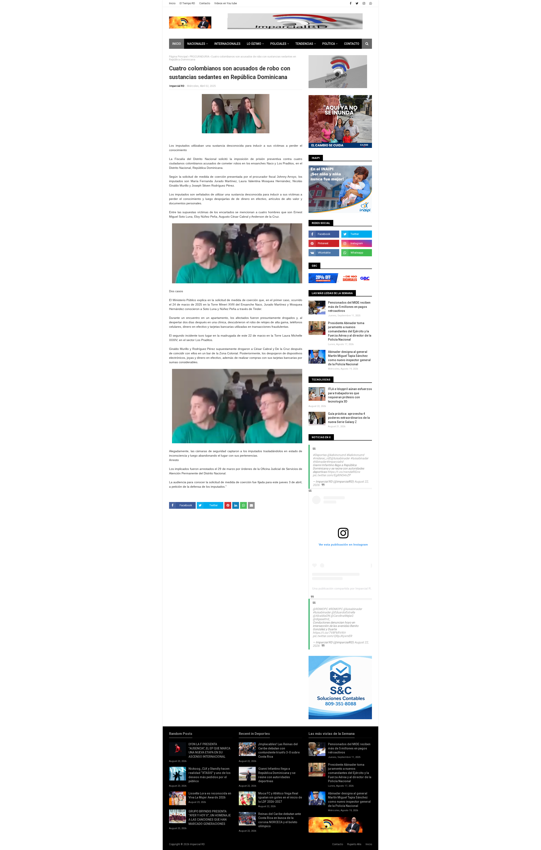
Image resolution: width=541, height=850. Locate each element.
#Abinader (320, 461)
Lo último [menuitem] (254, 43)
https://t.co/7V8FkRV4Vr (329, 632)
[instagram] (364, 3)
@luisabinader (340, 458)
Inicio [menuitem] (176, 43)
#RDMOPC (335, 609)
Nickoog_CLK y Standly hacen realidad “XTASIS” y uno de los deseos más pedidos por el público (210, 775)
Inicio (172, 3)
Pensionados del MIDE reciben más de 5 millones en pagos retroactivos (349, 306)
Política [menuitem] (328, 43)
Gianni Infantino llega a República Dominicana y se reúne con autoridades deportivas (276, 775)
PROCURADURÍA (199, 56)
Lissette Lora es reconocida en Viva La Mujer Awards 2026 (210, 795)
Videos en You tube (225, 3)
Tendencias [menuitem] (304, 43)
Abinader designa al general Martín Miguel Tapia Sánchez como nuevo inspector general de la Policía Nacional (349, 358)
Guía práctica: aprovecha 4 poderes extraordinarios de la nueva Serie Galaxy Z (349, 418)
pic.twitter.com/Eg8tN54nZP (332, 475)
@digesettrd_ (321, 619)
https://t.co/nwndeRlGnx (343, 471)
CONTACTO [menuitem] (351, 43)
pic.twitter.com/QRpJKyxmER (332, 636)
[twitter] (357, 3)
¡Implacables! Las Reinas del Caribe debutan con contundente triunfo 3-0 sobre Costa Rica (279, 750)
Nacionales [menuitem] (196, 43)
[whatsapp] (370, 3)
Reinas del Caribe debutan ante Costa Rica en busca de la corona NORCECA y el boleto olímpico (279, 820)
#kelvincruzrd (355, 455)
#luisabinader (359, 458)
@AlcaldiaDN (321, 615)
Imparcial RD (176, 86)
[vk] (324, 252)
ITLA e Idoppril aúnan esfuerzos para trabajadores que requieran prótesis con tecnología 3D (350, 395)
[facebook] (350, 3)
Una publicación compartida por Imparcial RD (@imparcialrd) (352, 588)
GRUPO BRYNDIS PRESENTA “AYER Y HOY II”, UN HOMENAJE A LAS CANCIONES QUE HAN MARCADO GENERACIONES (210, 817)
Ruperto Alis (354, 844)
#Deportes (320, 455)
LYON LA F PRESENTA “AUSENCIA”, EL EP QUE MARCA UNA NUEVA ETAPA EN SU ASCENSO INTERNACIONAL (209, 750)
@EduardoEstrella (343, 612)
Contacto (204, 3)
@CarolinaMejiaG (342, 615)
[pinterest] (324, 243)
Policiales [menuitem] (278, 43)
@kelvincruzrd (336, 455)
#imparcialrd (335, 461)
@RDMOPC (320, 609)
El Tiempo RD (187, 3)
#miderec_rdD (322, 458)
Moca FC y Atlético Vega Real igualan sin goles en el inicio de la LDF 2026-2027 (280, 797)
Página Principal (178, 56)
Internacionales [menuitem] (227, 43)
